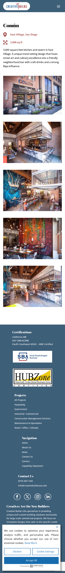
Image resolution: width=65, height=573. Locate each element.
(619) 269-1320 (25, 480)
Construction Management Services (32, 418)
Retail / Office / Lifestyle (26, 427)
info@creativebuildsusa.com (32, 485)
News (25, 452)
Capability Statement (32, 465)
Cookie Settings (45, 551)
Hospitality (20, 404)
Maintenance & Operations (28, 423)
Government (21, 409)
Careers (26, 461)
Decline (17, 551)
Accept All (31, 560)
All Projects (20, 400)
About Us (26, 447)
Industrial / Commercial (26, 413)
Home (25, 442)
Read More (31, 543)
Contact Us (27, 456)
